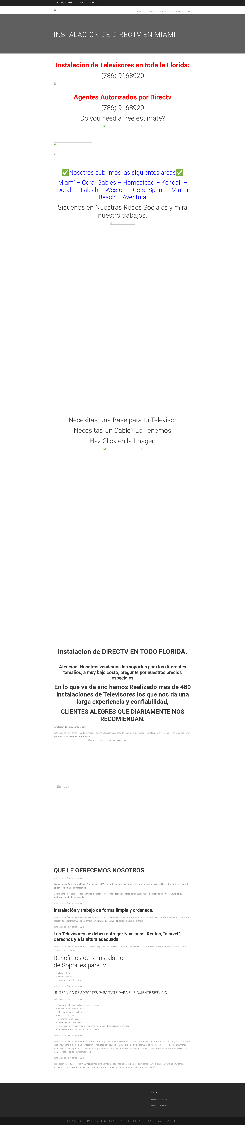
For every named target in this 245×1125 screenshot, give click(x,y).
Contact (164, 12)
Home (139, 12)
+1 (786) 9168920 (64, 3)
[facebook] (190, 3)
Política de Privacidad (159, 1105)
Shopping (177, 12)
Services (150, 12)
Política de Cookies (158, 1100)
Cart (189, 12)
